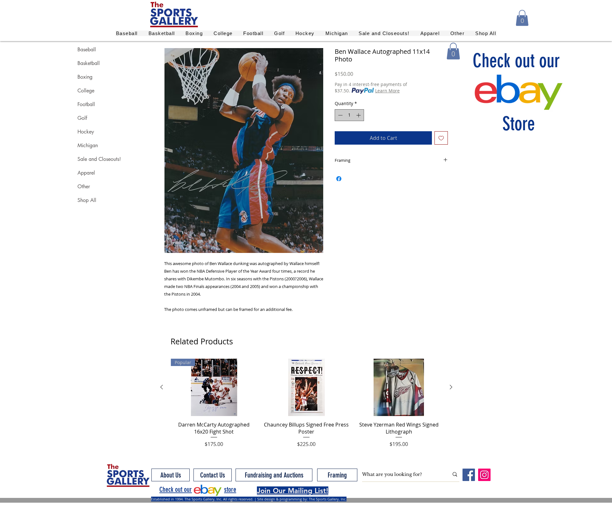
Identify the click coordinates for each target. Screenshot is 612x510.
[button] (522, 18)
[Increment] (359, 115)
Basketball (88, 63)
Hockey (85, 131)
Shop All (86, 200)
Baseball (86, 49)
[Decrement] (340, 115)
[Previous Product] (161, 387)
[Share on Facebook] (339, 179)
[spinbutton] (349, 115)
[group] (306, 403)
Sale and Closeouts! (99, 159)
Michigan (87, 145)
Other (83, 186)
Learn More (387, 91)
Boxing (84, 77)
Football (86, 104)
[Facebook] (469, 475)
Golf (82, 118)
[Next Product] (451, 387)
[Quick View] (306, 387)
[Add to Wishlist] (441, 138)
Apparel (86, 172)
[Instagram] (484, 475)
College (85, 90)
